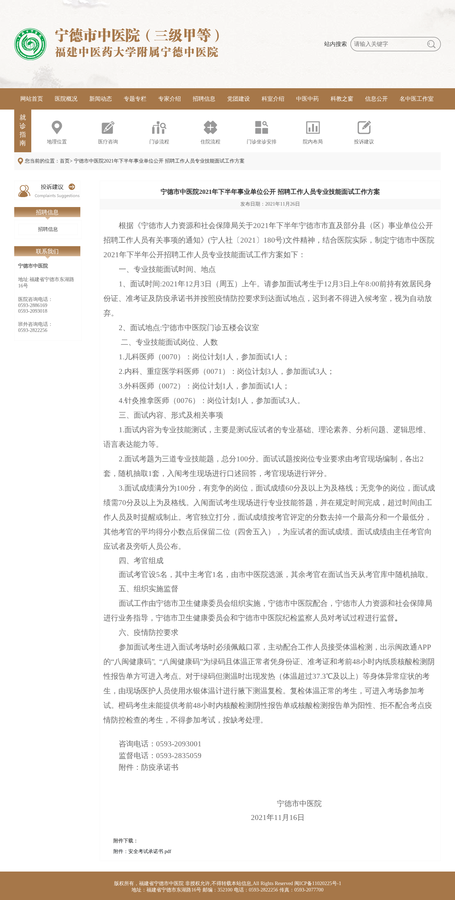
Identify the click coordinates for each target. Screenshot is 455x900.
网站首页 (31, 99)
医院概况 (66, 99)
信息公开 (376, 99)
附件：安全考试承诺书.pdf (142, 851)
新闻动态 (100, 99)
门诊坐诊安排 (262, 141)
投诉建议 (364, 141)
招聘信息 (204, 99)
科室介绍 (273, 99)
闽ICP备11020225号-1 (317, 883)
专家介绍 (169, 99)
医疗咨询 (108, 141)
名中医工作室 (417, 99)
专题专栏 (135, 99)
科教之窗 (342, 99)
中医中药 (307, 99)
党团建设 (238, 99)
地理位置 (57, 141)
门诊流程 (159, 141)
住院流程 (210, 141)
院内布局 (313, 141)
